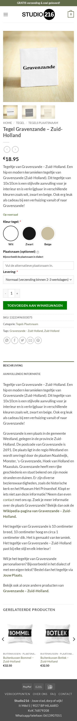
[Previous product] (15, 149)
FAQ (53, 694)
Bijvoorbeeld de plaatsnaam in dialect (23, 256)
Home (7, 122)
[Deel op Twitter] (22, 340)
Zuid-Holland (51, 330)
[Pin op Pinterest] (38, 340)
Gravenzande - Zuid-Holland (26, 330)
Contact (65, 694)
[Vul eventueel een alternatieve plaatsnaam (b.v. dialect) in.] (37, 252)
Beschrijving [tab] (13, 365)
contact (8, 500)
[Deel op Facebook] (14, 340)
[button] (5, 14)
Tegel (20, 122)
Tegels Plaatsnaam (43, 122)
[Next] (67, 66)
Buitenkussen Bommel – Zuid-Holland (18, 659)
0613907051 (52, 715)
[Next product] (7, 149)
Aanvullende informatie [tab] (21, 374)
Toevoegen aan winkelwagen (35, 305)
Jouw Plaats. (13, 575)
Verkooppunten (17, 694)
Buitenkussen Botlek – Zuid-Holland (54, 659)
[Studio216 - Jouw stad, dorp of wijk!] (38, 14)
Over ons (40, 694)
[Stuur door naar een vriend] (30, 340)
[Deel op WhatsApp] (7, 340)
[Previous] (9, 66)
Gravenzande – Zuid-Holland (25, 591)
